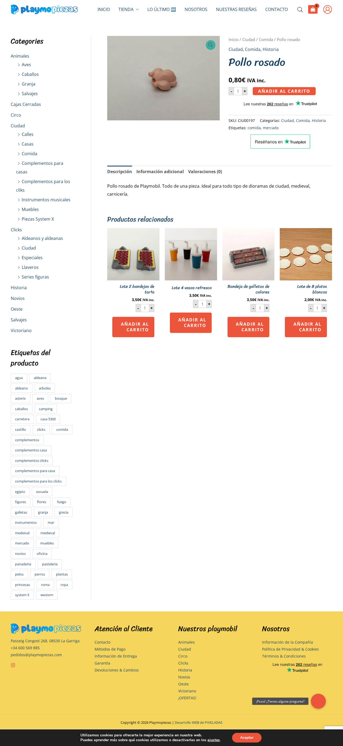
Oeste (17, 309)
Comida (29, 154)
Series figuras (35, 277)
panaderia (23, 564)
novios (20, 553)
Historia (19, 288)
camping (46, 408)
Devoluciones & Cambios (117, 670)
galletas (21, 512)
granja (43, 512)
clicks (41, 429)
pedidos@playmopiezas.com (36, 654)
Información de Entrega (116, 656)
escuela (42, 491)
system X (22, 594)
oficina (42, 553)
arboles (45, 388)
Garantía (102, 663)
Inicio (104, 9)
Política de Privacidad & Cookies (290, 649)
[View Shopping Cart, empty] (313, 9)
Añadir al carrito (284, 91)
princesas (22, 584)
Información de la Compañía (287, 642)
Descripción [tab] (119, 172)
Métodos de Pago (110, 649)
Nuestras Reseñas (236, 9)
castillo (20, 429)
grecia (63, 512)
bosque (61, 398)
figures (20, 501)
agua (19, 377)
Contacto (276, 9)
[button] (210, 45)
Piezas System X (38, 219)
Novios (18, 298)
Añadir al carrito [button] (135, 327)
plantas (62, 574)
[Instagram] (13, 665)
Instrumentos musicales (46, 200)
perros (40, 574)
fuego (61, 501)
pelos (19, 574)
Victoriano (21, 330)
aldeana (40, 377)
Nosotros (196, 9)
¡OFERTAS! (187, 697)
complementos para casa (35, 470)
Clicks (16, 230)
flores (41, 501)
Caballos (30, 74)
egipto (20, 491)
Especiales (32, 258)
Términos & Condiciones (284, 656)
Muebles (30, 209)
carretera (22, 419)
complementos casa (31, 450)
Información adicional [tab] (160, 172)
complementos (27, 439)
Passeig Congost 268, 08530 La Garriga (45, 640)
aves (40, 398)
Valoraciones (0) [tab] (205, 172)
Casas (27, 144)
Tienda (125, 9)
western (46, 594)
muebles (47, 543)
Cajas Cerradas (26, 104)
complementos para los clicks (38, 481)
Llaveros (30, 267)
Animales (20, 56)
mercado (22, 543)
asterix (20, 398)
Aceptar (246, 737)
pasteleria (50, 564)
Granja (28, 84)
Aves (26, 65)
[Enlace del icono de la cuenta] (327, 9)
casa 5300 (48, 419)
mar (51, 522)
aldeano (21, 388)
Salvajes (30, 94)
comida (62, 429)
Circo (16, 115)
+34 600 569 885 (25, 647)
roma (45, 584)
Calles (27, 134)
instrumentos (26, 522)
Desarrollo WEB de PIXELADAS (198, 722)
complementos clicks (31, 460)
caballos (21, 408)
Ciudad (18, 126)
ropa (64, 584)
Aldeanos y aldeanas (42, 238)
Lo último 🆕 (161, 9)
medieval (47, 532)
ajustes (213, 740)
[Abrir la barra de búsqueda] (300, 9)
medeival (22, 532)
